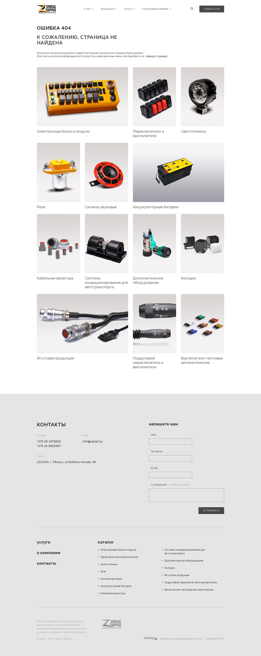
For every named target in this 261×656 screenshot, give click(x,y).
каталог (106, 542)
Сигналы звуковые (111, 578)
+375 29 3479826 (49, 441)
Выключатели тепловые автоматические (188, 589)
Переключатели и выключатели (119, 557)
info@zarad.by (92, 441)
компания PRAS (215, 638)
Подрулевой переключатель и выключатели (190, 582)
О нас (87, 8)
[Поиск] (192, 9)
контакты (46, 563)
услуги (43, 542)
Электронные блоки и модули (118, 549)
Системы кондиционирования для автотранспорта (184, 551)
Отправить (211, 510)
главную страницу (156, 56)
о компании (48, 552)
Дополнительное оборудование (183, 560)
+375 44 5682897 (49, 446)
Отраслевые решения (155, 8)
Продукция (107, 8)
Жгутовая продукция (177, 575)
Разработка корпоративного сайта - (182, 638)
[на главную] (46, 9)
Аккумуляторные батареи (115, 586)
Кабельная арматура (113, 593)
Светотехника (108, 564)
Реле (103, 571)
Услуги (128, 8)
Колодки (169, 567)
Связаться (212, 9)
